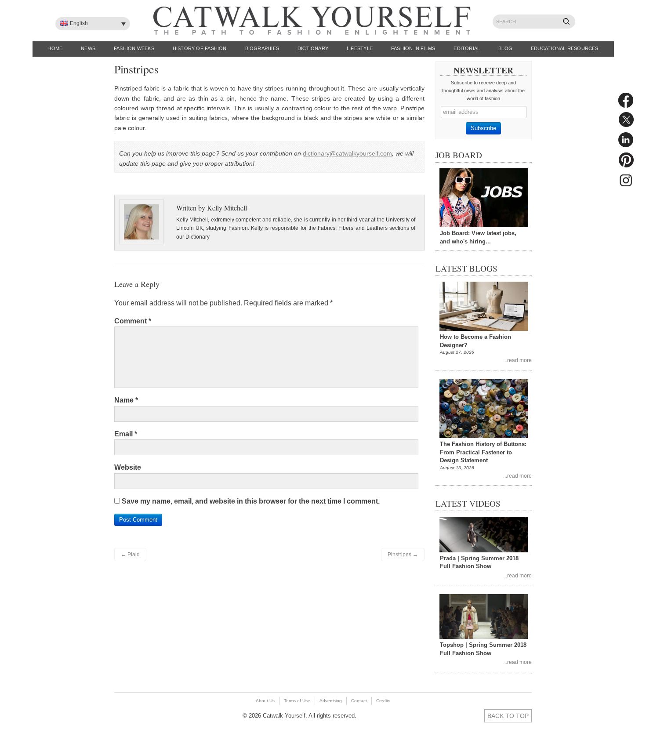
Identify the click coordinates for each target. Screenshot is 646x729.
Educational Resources (565, 48)
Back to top (508, 715)
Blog (505, 48)
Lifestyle (360, 48)
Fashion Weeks (134, 48)
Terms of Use (297, 700)
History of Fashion (200, 48)
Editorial (467, 48)
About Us (265, 700)
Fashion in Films (413, 48)
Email (125, 434)
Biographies (262, 48)
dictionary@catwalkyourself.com (347, 153)
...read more (517, 360)
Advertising (330, 700)
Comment (132, 321)
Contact (359, 700)
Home (54, 48)
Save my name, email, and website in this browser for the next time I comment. (251, 501)
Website (127, 467)
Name (126, 400)
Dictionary (313, 48)
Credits (383, 700)
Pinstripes (403, 554)
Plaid (130, 554)
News (88, 48)
